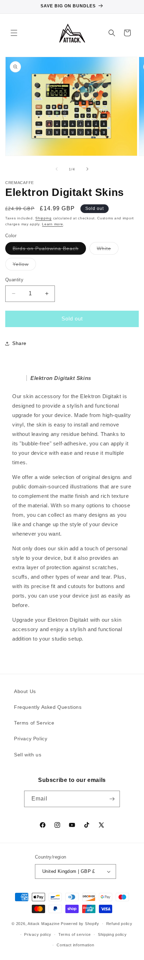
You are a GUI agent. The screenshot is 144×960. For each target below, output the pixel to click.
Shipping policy (112, 934)
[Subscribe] (112, 799)
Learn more (52, 224)
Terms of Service (34, 723)
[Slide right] (87, 169)
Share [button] (19, 343)
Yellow (24, 265)
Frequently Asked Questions (48, 707)
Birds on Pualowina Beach (49, 250)
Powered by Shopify (80, 924)
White (107, 250)
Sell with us (27, 754)
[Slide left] (56, 169)
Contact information (75, 945)
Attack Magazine (44, 924)
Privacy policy (37, 934)
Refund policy (119, 924)
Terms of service (74, 934)
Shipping (43, 218)
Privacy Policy (30, 738)
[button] (14, 33)
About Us (25, 691)
